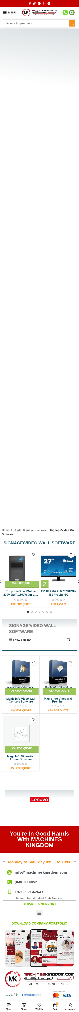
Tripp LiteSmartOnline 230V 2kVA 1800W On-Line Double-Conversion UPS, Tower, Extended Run (21, 596)
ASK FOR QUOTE (22, 583)
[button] (45, 584)
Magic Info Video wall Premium (58, 700)
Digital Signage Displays (30, 529)
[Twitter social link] (34, 3)
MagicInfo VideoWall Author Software (20, 758)
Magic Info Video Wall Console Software (20, 700)
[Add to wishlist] (33, 554)
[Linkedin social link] (44, 3)
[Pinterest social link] (39, 3)
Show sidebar (22, 639)
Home (6, 529)
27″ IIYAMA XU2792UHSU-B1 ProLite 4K (58, 593)
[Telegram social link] (48, 3)
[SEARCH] (72, 23)
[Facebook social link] (30, 3)
